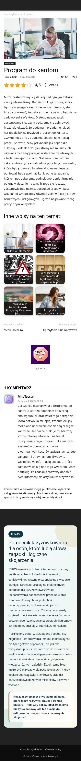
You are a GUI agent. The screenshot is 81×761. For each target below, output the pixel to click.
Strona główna (12, 14)
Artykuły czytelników (31, 749)
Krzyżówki (28, 14)
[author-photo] (40, 363)
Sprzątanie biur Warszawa (60, 330)
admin (13, 76)
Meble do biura (13, 330)
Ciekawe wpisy (53, 749)
